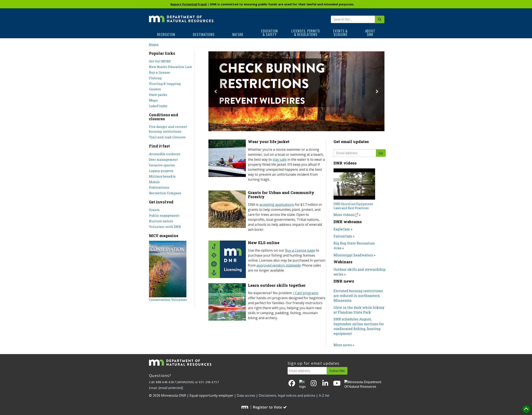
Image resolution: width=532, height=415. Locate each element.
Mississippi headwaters (353, 255)
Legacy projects (161, 171)
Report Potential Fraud (188, 4)
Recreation (166, 34)
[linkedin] (325, 383)
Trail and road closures (167, 137)
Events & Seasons (340, 32)
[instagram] (313, 383)
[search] (379, 19)
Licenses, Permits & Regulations (305, 32)
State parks (158, 95)
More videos (344, 214)
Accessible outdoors (164, 154)
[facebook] (292, 383)
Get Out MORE (160, 61)
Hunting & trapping (165, 84)
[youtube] (337, 383)
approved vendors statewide (278, 265)
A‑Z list (324, 395)
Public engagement (164, 215)
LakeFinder (158, 106)
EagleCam (342, 229)
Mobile (154, 182)
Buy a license (159, 72)
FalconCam (343, 236)
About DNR (370, 32)
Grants (154, 210)
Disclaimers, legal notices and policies (287, 395)
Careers (155, 89)
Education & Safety (269, 32)
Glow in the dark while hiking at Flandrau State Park (359, 309)
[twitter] (302, 384)
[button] (221, 91)
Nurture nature (161, 221)
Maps (153, 100)
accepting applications (276, 204)
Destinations (203, 34)
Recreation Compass (165, 193)
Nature (238, 34)
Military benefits (162, 176)
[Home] (181, 16)
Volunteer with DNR (165, 227)
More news (343, 345)
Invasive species (162, 165)
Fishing (155, 78)
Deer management (163, 159)
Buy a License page (300, 250)
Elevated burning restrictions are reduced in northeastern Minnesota (358, 296)
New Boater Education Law (170, 67)
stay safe (280, 159)
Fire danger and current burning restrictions (168, 129)
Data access (246, 395)
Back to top (526, 409)
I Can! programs (305, 293)
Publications (159, 187)
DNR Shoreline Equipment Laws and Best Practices (353, 206)
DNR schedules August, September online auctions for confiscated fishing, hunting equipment (359, 326)
